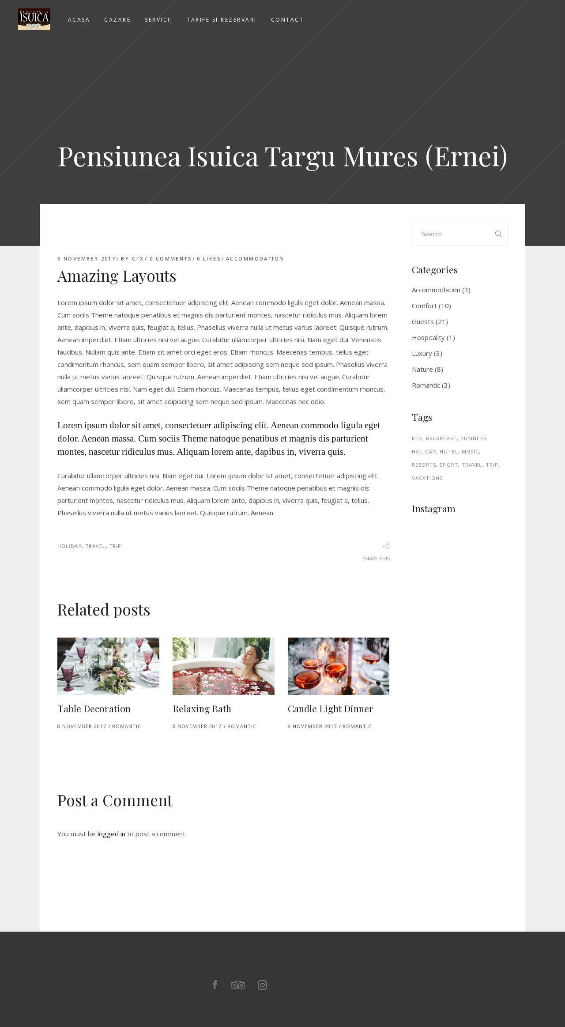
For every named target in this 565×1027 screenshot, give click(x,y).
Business (473, 438)
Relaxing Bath (202, 708)
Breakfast (441, 438)
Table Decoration (94, 708)
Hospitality (428, 337)
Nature (422, 369)
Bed (417, 438)
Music (470, 451)
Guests (423, 321)
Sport (449, 464)
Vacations (427, 478)
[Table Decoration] (108, 666)
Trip (115, 546)
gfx (138, 258)
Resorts (424, 464)
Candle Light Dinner (330, 708)
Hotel (449, 451)
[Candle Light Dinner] (339, 666)
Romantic (126, 726)
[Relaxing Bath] (224, 666)
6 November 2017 (86, 258)
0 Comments (171, 258)
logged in (111, 833)
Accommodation (255, 258)
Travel (96, 546)
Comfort (424, 305)
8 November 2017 (81, 726)
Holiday (69, 546)
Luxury (422, 353)
